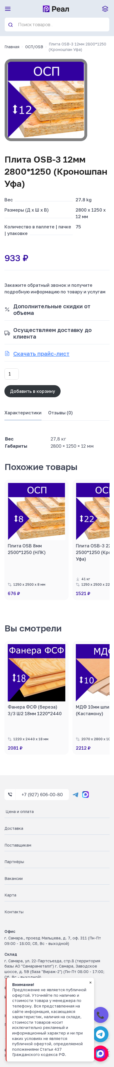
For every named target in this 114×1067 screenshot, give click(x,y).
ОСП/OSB (34, 46)
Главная (11, 46)
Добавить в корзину (32, 391)
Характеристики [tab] (23, 412)
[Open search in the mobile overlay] (57, 24)
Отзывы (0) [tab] (60, 412)
